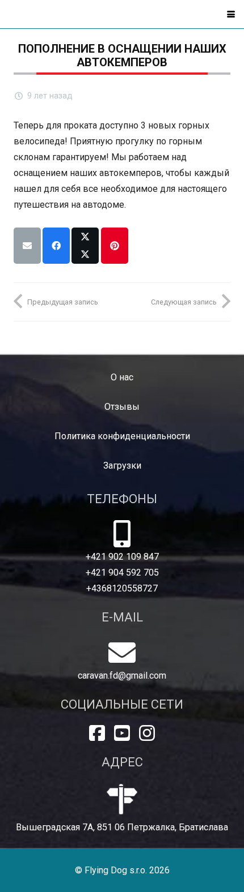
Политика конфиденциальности (122, 436)
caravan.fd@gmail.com (122, 675)
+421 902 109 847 (122, 556)
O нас (122, 377)
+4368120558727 (122, 588)
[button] (231, 14)
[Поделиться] (56, 246)
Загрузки (122, 465)
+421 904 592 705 (122, 572)
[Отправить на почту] (27, 246)
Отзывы (122, 406)
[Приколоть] (114, 246)
